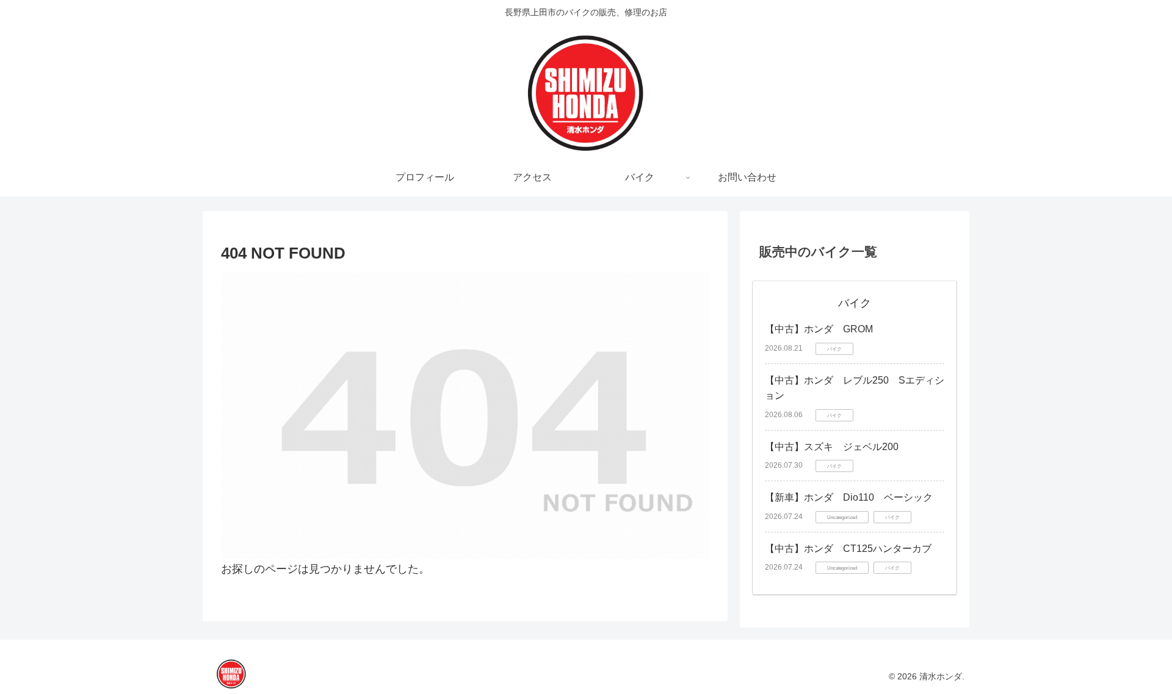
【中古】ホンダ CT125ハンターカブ (848, 548)
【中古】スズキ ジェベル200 (832, 447)
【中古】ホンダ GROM (819, 329)
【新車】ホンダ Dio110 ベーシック (849, 497)
